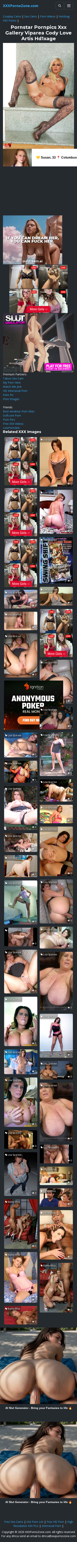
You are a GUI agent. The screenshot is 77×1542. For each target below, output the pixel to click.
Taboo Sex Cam (13, 378)
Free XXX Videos (13, 424)
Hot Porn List (34, 1522)
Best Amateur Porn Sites (19, 411)
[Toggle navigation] (69, 5)
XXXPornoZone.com (20, 5)
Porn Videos (47, 16)
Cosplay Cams (12, 16)
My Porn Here (12, 382)
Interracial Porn (51, 1526)
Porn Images (11, 399)
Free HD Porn (55, 1522)
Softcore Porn (12, 415)
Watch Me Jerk (12, 386)
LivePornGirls (11, 428)
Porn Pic (8, 395)
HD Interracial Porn (15, 391)
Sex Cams (30, 16)
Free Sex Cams (13, 1522)
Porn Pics (9, 419)
